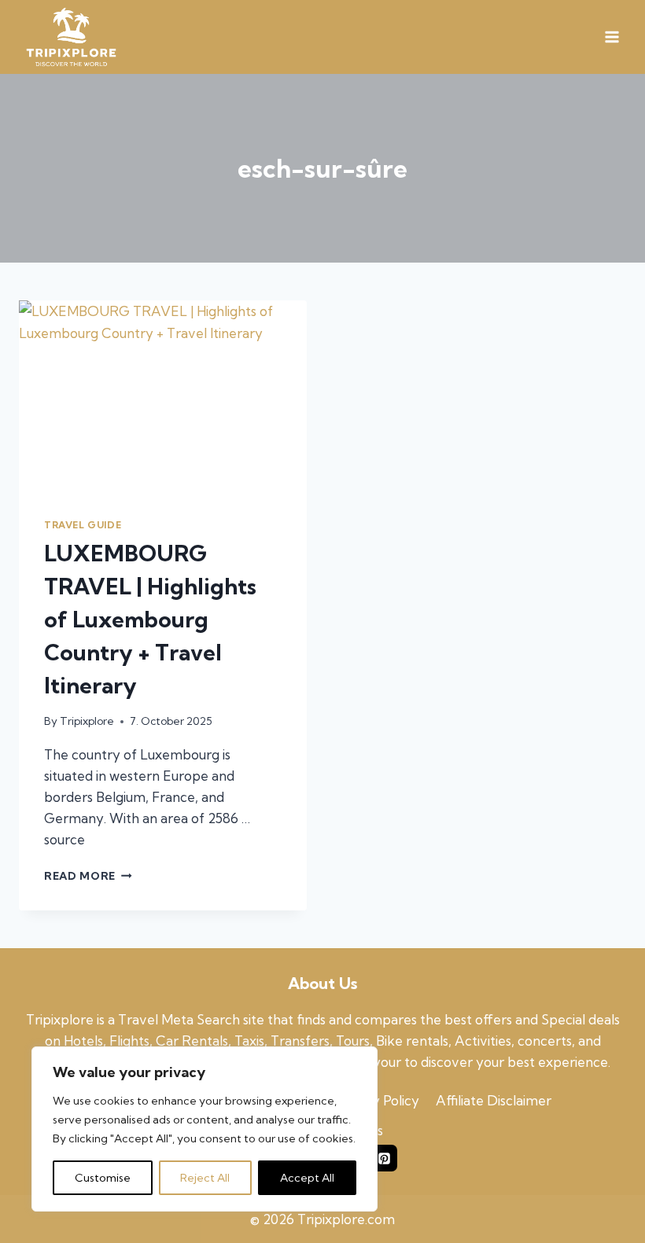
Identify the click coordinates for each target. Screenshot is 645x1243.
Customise (103, 1178)
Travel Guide (82, 525)
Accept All (307, 1178)
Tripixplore (87, 721)
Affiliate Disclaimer (493, 1100)
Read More (88, 876)
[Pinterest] (383, 1158)
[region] (204, 1129)
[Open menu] (611, 37)
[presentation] (163, 396)
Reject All (205, 1178)
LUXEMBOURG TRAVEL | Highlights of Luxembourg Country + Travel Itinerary (150, 619)
